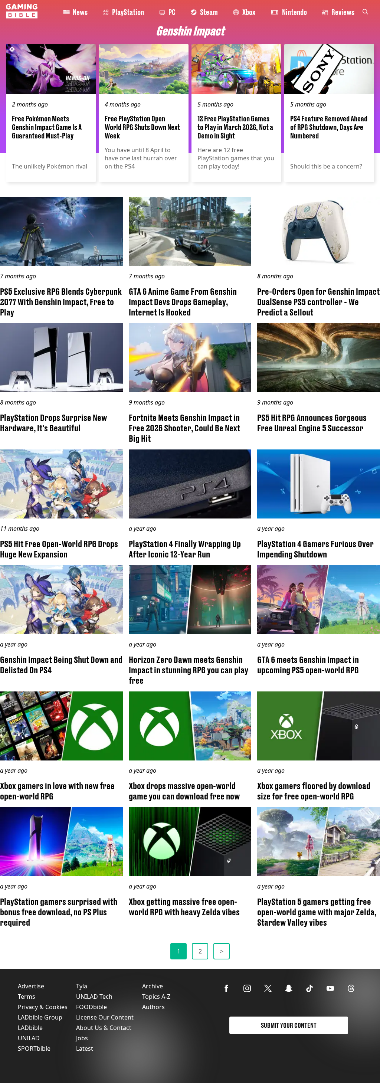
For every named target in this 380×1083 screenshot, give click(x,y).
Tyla (81, 986)
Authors (153, 1007)
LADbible (30, 1028)
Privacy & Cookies (43, 1007)
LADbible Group (40, 1017)
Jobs (82, 1038)
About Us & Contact (103, 1028)
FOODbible (91, 1007)
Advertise (31, 986)
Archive (152, 986)
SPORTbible (34, 1048)
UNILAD (29, 1038)
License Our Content (105, 1017)
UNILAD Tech (94, 996)
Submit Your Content (289, 1025)
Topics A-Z (156, 996)
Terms (26, 996)
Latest (84, 1048)
